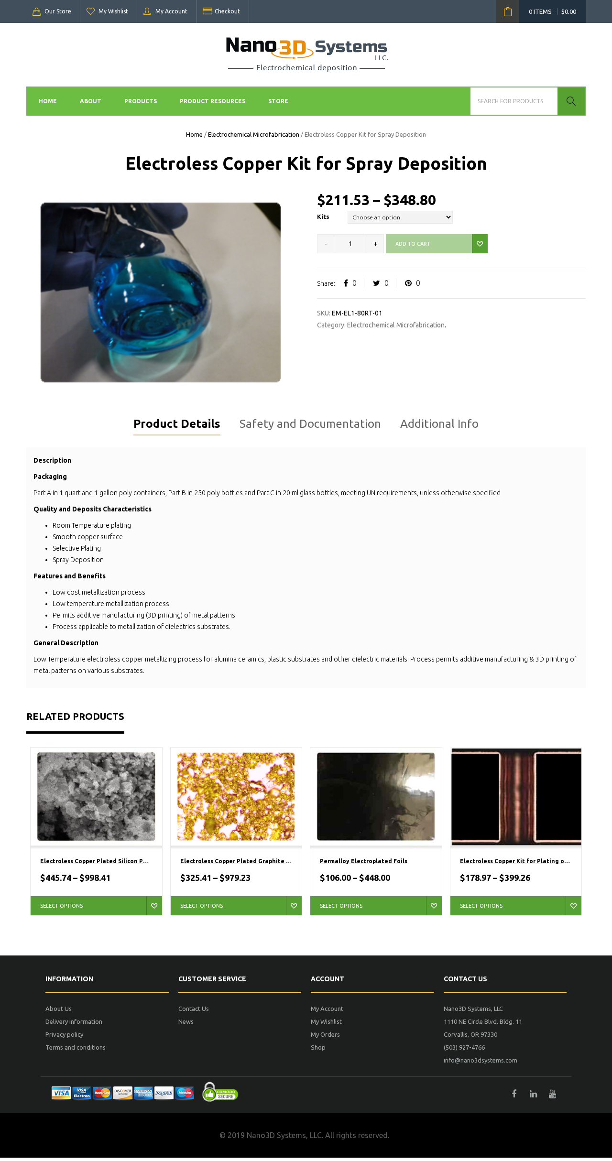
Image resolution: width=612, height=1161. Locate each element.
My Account (171, 11)
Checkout (227, 11)
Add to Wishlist (480, 243)
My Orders (325, 1034)
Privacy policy (64, 1034)
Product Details (176, 423)
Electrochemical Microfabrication (253, 134)
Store (278, 101)
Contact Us (193, 1008)
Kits (323, 216)
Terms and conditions (75, 1047)
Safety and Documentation (310, 423)
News (186, 1021)
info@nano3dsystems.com (480, 1060)
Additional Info (439, 423)
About (90, 101)
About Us (58, 1008)
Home (48, 101)
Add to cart (412, 244)
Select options (61, 906)
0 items (552, 11)
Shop (318, 1047)
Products (140, 101)
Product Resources (212, 101)
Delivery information (73, 1021)
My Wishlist (113, 11)
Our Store (57, 11)
